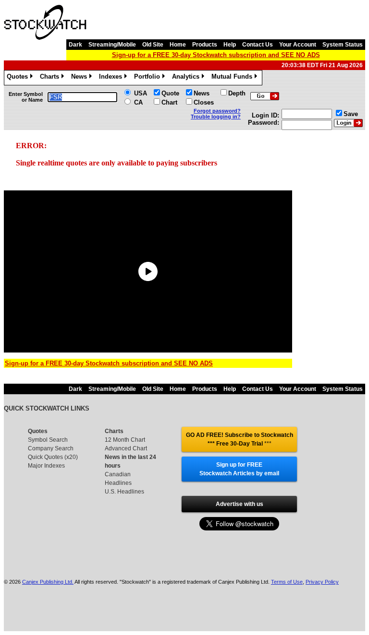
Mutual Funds (233, 78)
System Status (342, 44)
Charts (51, 78)
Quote (170, 93)
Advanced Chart (126, 448)
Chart (169, 102)
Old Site (152, 44)
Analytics (187, 78)
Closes (204, 102)
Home (178, 44)
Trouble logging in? (216, 116)
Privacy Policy (322, 582)
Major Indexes (46, 465)
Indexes (112, 78)
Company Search (51, 448)
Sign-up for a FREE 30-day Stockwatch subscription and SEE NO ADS (216, 55)
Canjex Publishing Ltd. (48, 582)
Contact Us (257, 44)
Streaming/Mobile (112, 44)
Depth (237, 93)
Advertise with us (239, 504)
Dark (75, 44)
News (80, 78)
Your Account (297, 44)
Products (204, 44)
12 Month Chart (125, 439)
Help (229, 44)
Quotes (19, 78)
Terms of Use (287, 582)
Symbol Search (48, 439)
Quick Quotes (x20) (53, 457)
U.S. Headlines (124, 491)
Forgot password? (217, 111)
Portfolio (148, 78)
